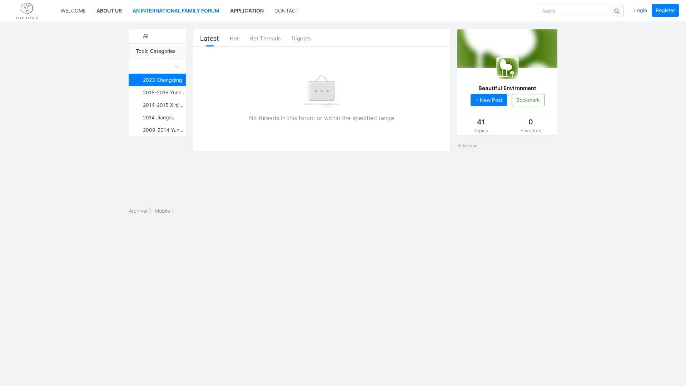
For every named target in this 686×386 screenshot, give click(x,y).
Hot (234, 38)
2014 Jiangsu (158, 117)
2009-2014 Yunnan (164, 130)
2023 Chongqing (162, 80)
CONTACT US (290, 11)
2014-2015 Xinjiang (164, 105)
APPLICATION (247, 11)
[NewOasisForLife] (30, 10)
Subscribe (467, 145)
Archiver (138, 211)
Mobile (162, 211)
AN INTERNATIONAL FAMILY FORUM (176, 11)
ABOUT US (109, 11)
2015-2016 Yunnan (164, 92)
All (145, 36)
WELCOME (73, 11)
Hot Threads (265, 38)
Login (640, 10)
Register (665, 10)
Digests (301, 38)
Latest (209, 38)
